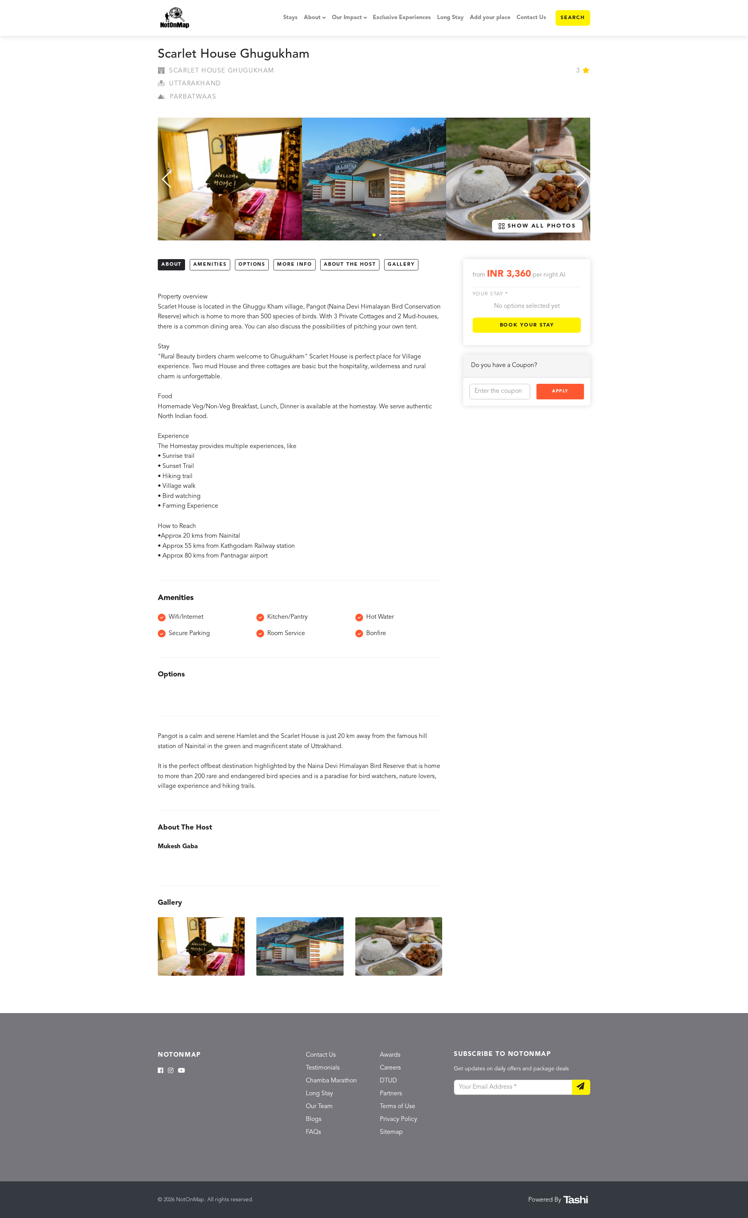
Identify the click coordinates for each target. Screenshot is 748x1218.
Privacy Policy (398, 1119)
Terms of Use (397, 1106)
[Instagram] (170, 1071)
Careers (390, 1068)
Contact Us (531, 18)
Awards (390, 1055)
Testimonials (323, 1068)
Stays (290, 18)
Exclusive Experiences (402, 18)
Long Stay (450, 18)
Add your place (490, 18)
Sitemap (391, 1132)
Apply (560, 391)
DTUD (388, 1081)
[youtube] (181, 1071)
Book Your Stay (527, 325)
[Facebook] (160, 1071)
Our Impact (347, 18)
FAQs (313, 1132)
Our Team (319, 1106)
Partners (391, 1094)
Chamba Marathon (331, 1081)
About (312, 18)
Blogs (313, 1119)
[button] (374, 235)
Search (573, 17)
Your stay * (490, 294)
